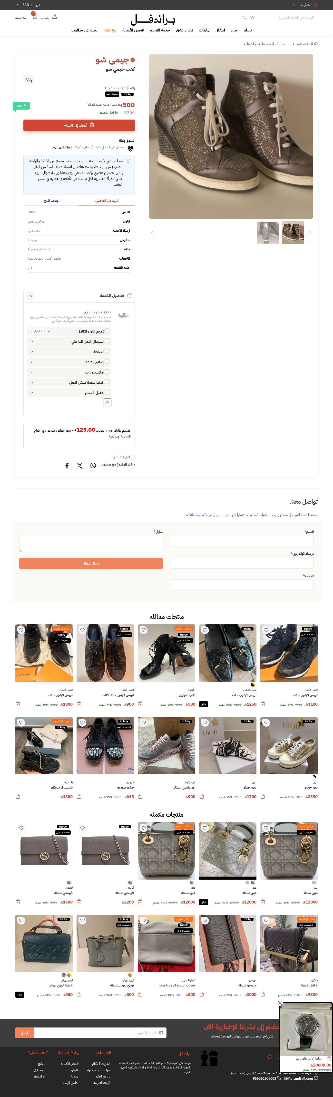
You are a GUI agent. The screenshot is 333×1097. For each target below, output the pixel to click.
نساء (283, 43)
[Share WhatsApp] (294, 4)
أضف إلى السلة (76, 125)
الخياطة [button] (98, 352)
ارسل (24, 1033)
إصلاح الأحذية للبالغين (97, 312)
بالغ (107, 402)
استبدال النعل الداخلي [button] (87, 341)
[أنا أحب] (266, 630)
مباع (203, 704)
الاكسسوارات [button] (94, 372)
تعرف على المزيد (62, 147)
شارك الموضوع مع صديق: (118, 464)
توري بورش (128, 980)
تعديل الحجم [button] (94, 393)
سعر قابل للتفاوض (183, 628)
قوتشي (130, 888)
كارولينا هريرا (188, 980)
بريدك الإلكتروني (302, 553)
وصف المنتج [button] (51, 200)
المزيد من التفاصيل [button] (106, 200)
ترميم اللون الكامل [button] (91, 331)
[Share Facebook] (67, 466)
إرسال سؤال (91, 563)
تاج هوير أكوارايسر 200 (307, 1058)
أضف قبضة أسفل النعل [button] (86, 382)
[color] (252, 686)
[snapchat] (269, 1056)
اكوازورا (191, 690)
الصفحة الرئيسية (303, 43)
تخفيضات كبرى (308, 634)
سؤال (158, 531)
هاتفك (308, 575)
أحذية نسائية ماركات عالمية (259, 43)
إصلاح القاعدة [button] (94, 362)
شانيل (314, 980)
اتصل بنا (305, 4)
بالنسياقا (68, 782)
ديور (315, 782)
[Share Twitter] (80, 466)
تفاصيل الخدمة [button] (112, 296)
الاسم (309, 531)
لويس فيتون (311, 690)
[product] (306, 1029)
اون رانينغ (190, 782)
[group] (231, 233)
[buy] (262, 706)
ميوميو (130, 782)
